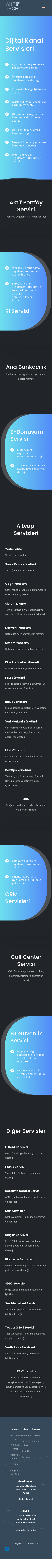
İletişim (36, 1441)
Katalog (26, 1457)
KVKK (15, 1464)
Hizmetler (26, 1451)
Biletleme (26, 1435)
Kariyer (36, 1435)
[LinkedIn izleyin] (7, 1549)
